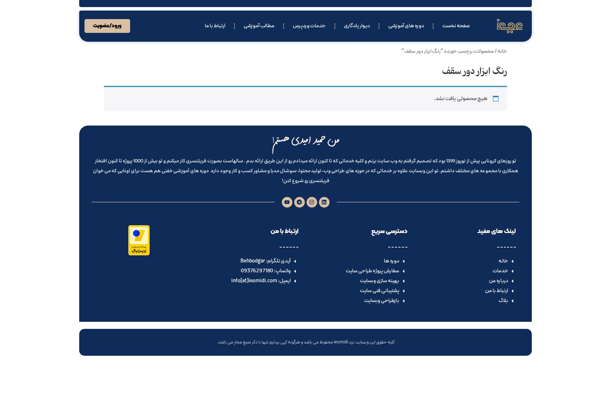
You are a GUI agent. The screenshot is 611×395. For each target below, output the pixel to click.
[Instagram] (312, 202)
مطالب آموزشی (259, 26)
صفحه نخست (456, 26)
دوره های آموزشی (406, 26)
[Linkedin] (324, 202)
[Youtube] (287, 202)
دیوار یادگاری (357, 26)
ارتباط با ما (215, 26)
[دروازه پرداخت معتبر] (139, 254)
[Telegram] (299, 202)
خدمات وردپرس (309, 26)
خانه (502, 51)
